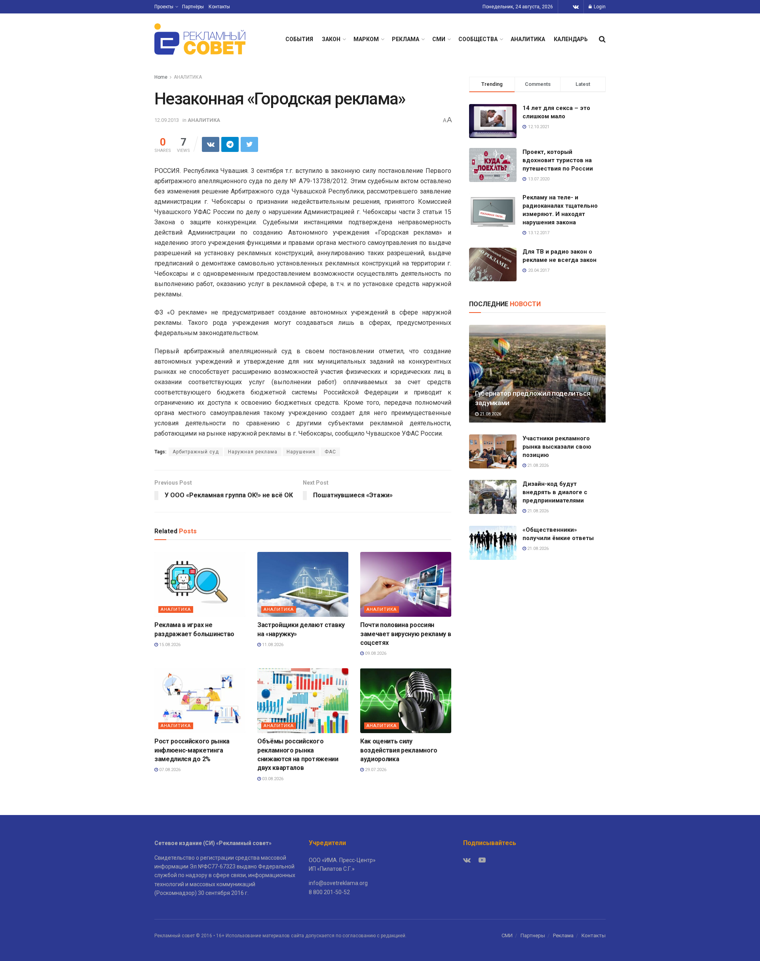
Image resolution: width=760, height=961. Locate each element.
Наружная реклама (252, 452)
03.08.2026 (272, 778)
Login (599, 6)
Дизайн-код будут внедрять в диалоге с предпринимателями (554, 492)
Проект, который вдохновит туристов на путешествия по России (557, 160)
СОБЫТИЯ (299, 39)
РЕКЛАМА (405, 39)
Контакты (219, 6)
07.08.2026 (169, 769)
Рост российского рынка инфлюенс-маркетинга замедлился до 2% (192, 750)
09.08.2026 (375, 653)
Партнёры (193, 6)
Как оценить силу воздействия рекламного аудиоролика (398, 750)
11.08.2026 (272, 644)
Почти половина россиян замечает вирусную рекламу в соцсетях (405, 633)
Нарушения (301, 452)
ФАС (330, 452)
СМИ (438, 39)
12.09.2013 (166, 120)
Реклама (563, 935)
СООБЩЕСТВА (478, 39)
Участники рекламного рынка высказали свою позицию (556, 447)
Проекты (163, 6)
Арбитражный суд (196, 452)
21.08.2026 (490, 414)
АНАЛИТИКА (528, 39)
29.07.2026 (375, 769)
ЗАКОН (331, 39)
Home (160, 77)
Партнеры (533, 935)
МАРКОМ (366, 39)
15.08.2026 (169, 644)
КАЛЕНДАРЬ (571, 39)
